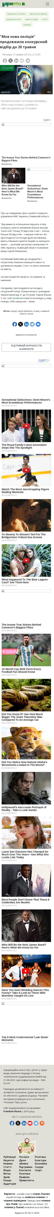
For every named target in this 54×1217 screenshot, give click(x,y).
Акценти (8, 1160)
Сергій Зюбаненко (25, 311)
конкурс (13, 311)
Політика (24, 1173)
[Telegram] (22, 60)
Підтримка (25, 1166)
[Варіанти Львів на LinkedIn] (24, 1123)
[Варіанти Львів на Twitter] (18, 1123)
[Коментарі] (28, 60)
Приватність (26, 1180)
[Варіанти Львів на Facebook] (12, 1123)
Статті (45, 19)
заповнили (18, 298)
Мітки (6, 1173)
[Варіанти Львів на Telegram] (36, 1123)
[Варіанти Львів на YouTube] (30, 1123)
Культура (40, 1160)
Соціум (7, 68)
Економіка (41, 1163)
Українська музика (38, 13)
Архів (6, 1177)
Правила (24, 1177)
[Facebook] (5, 60)
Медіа (7, 1170)
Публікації (9, 1156)
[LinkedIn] (16, 60)
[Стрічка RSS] (42, 1123)
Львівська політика (16, 13)
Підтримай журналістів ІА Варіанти (26, 347)
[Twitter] (10, 60)
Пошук (7, 1180)
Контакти (25, 1170)
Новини (27, 24)
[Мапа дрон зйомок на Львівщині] (27, 1146)
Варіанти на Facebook (26, 334)
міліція (30, 313)
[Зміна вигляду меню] (48, 4)
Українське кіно (13, 19)
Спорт (38, 1170)
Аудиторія (9, 1183)
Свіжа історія (31, 19)
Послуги (24, 1156)
